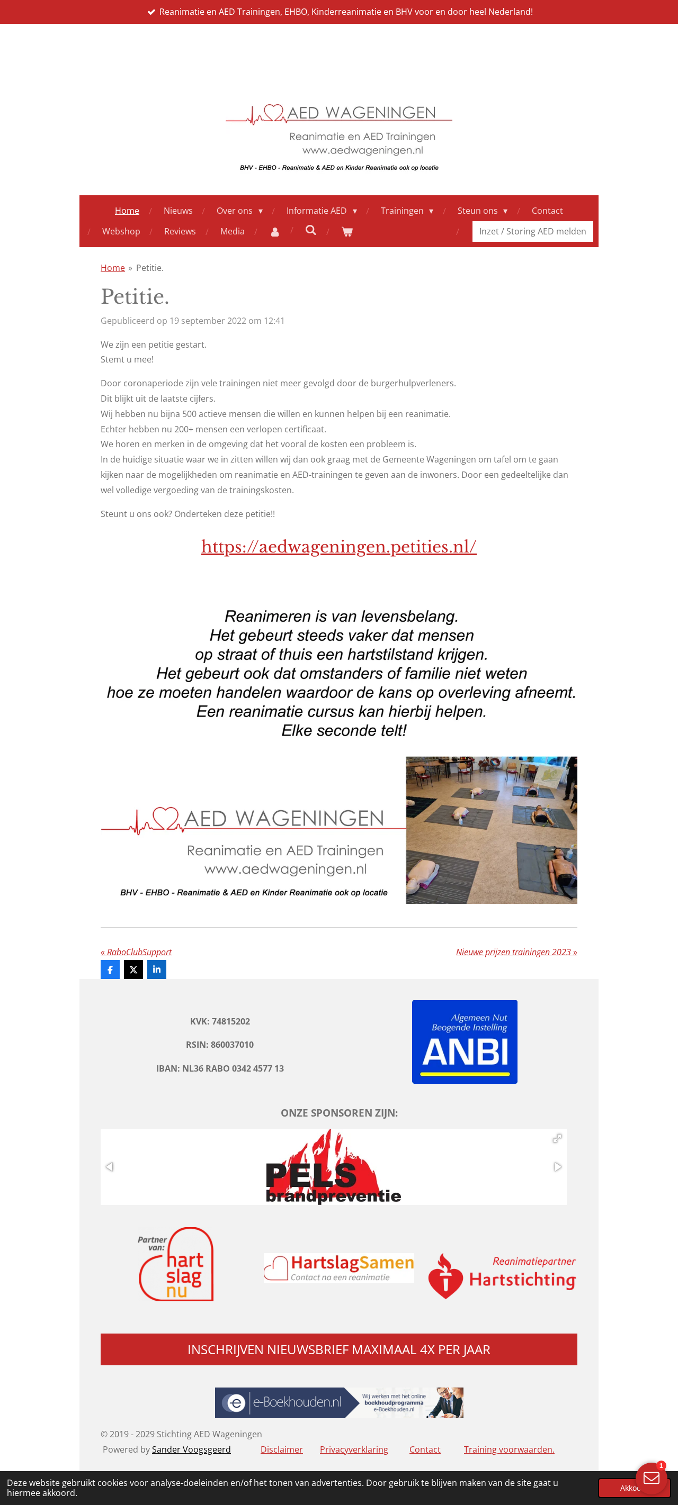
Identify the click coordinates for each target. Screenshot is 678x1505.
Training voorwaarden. (509, 1449)
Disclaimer (282, 1449)
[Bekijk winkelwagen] (346, 231)
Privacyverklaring (354, 1449)
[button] (557, 1138)
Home (113, 268)
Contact (425, 1449)
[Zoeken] (310, 229)
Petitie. (150, 268)
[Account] (274, 231)
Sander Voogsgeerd (191, 1449)
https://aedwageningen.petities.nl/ (339, 547)
